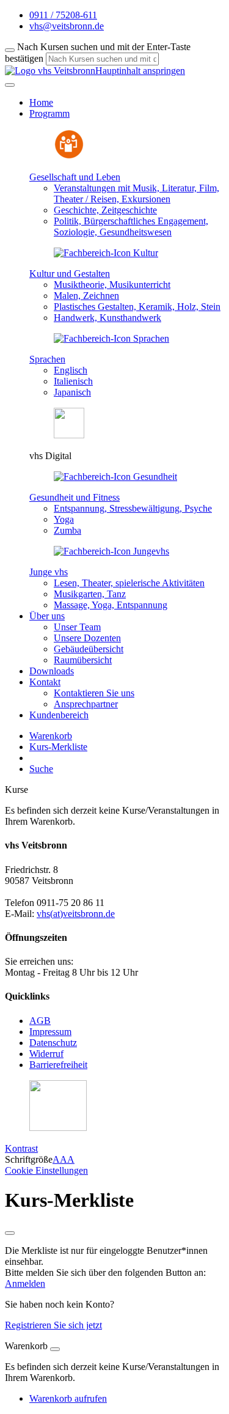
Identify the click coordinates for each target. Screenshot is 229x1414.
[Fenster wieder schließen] (10, 1233)
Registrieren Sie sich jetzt (53, 1325)
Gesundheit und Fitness (74, 497)
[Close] (55, 1349)
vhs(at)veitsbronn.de (76, 913)
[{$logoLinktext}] (50, 70)
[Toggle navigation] (10, 85)
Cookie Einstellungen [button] (46, 1170)
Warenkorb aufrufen (68, 1398)
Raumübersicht (83, 660)
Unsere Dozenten (87, 638)
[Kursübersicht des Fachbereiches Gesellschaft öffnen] (69, 156)
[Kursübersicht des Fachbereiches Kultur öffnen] (106, 253)
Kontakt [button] (44, 682)
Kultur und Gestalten (69, 273)
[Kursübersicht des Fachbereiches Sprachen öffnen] (111, 338)
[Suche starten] (10, 50)
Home (41, 102)
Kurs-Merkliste (58, 747)
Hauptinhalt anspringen (140, 70)
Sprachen (47, 359)
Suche (41, 769)
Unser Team (77, 627)
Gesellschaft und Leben (74, 177)
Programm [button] (49, 113)
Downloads (51, 671)
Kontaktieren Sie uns (94, 693)
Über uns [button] (47, 616)
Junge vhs (48, 572)
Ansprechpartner (86, 704)
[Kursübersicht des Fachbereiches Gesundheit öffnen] (115, 476)
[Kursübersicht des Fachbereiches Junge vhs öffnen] (111, 551)
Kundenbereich (59, 715)
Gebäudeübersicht (88, 649)
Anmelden (25, 1283)
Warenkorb (50, 736)
